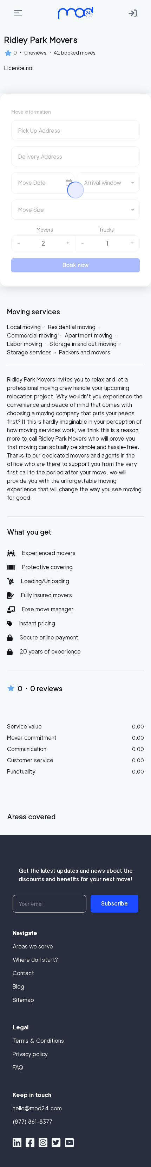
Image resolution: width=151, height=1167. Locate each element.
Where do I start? (35, 960)
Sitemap (23, 1000)
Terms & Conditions (38, 1040)
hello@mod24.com (37, 1108)
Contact (23, 973)
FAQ (18, 1067)
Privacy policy (30, 1054)
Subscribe (114, 903)
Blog (18, 986)
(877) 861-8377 (32, 1121)
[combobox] (75, 133)
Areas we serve (33, 946)
